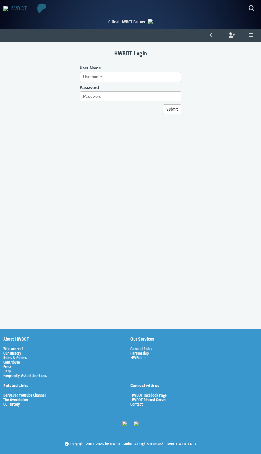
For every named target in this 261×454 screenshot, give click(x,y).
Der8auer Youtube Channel (24, 395)
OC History (11, 404)
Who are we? (13, 349)
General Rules (141, 349)
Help (7, 371)
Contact (136, 404)
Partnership (139, 353)
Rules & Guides (15, 358)
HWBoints (138, 358)
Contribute (11, 362)
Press (7, 367)
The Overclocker (15, 400)
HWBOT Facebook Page (148, 395)
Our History (12, 353)
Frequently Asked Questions (25, 376)
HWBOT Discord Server (148, 400)
